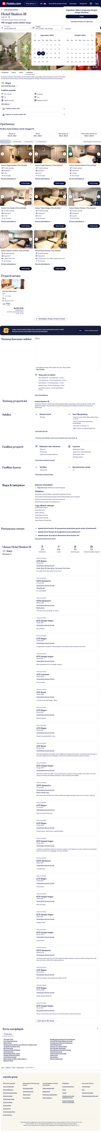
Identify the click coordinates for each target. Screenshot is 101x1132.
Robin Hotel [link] (8, 1043)
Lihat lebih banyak (41, 431)
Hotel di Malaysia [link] (8, 1089)
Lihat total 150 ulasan (8, 86)
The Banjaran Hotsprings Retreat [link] (61, 1043)
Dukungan (73, 3)
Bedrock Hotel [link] (8, 1061)
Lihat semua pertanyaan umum (45, 539)
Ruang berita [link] (46, 1091)
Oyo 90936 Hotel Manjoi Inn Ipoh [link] (61, 1041)
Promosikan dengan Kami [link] (50, 1094)
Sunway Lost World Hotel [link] (58, 1046)
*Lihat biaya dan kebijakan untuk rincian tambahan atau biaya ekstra (55, 438)
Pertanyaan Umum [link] (28, 1091)
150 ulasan (5, 554)
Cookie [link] (64, 1093)
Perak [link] (13, 1067)
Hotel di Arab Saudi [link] (8, 1099)
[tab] (8, 1034)
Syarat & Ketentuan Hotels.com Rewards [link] (68, 1101)
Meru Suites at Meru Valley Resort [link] (15, 1059)
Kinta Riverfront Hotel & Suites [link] (60, 1050)
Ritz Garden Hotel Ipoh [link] (58, 1048)
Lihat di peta (40, 369)
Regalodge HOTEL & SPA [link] (12, 1053)
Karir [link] (83, 1089)
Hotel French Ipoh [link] (56, 1052)
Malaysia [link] (8, 1067)
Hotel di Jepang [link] (7, 1096)
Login (97, 3)
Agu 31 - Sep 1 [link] (12, 136)
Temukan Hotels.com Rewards (82, 22)
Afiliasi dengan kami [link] (48, 1088)
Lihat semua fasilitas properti (45, 460)
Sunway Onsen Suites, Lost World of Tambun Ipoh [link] (20, 1045)
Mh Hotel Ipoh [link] (8, 1048)
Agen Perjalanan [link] (47, 1098)
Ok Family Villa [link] (8, 1039)
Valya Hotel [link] (54, 1057)
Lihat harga (25, 183)
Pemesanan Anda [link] (28, 1088)
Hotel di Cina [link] (7, 1108)
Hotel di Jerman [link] (7, 1102)
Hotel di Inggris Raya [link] (9, 1112)
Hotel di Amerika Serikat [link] (10, 1093)
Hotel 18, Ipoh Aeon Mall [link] (58, 1053)
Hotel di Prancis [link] (7, 1115)
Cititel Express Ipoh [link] (10, 1057)
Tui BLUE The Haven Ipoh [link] (12, 1046)
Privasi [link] (64, 1089)
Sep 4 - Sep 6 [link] (63, 136)
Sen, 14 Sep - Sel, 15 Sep (44, 28)
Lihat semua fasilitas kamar (44, 474)
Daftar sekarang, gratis (91, 330)
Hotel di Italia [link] (7, 1105)
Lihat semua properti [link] (11, 10)
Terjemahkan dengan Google (45, 565)
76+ (96, 67)
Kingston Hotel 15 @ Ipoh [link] (12, 1050)
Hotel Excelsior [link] (9, 1052)
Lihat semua (5, 104)
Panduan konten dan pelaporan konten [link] (68, 1096)
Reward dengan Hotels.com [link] (90, 1096)
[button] (43, 45)
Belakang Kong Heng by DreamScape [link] (62, 1039)
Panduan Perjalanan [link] (87, 1093)
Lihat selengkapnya (41, 395)
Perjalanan (83, 3)
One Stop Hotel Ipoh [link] (10, 1041)
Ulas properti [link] (26, 1098)
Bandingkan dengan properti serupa (51, 319)
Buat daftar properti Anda (58, 3)
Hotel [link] (2, 1067)
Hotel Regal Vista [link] (56, 1045)
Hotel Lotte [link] (54, 1055)
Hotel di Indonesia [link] (8, 1086)
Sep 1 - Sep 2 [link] (38, 136)
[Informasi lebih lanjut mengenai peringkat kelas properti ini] (9, 17)
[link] (81, 29)
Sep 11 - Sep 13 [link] (89, 136)
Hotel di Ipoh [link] (20, 1067)
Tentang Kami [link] (86, 1086)
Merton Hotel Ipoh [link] (56, 1059)
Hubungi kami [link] (27, 1094)
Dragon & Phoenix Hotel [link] (12, 1055)
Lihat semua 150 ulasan (45, 1021)
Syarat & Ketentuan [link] (68, 1086)
